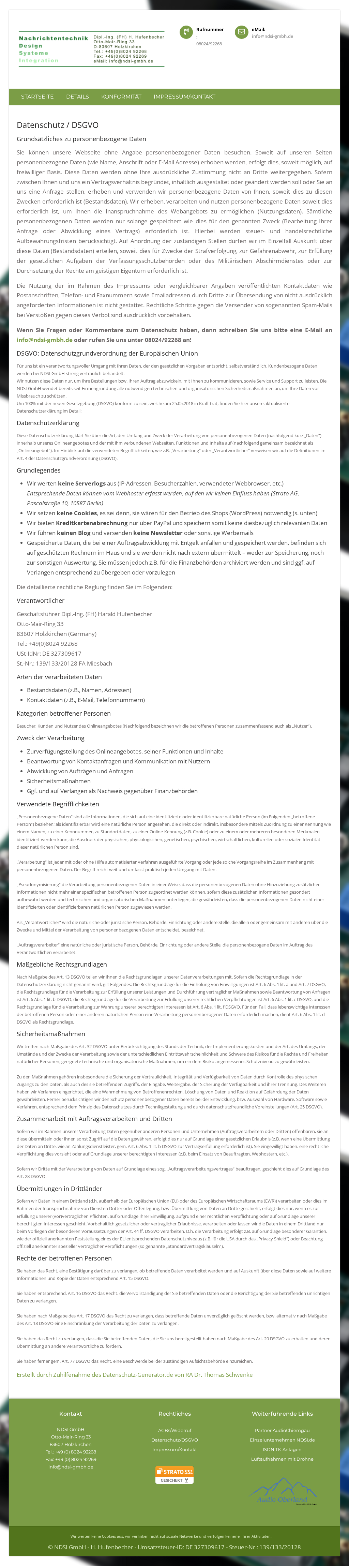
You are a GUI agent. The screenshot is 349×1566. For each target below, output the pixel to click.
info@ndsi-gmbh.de (272, 36)
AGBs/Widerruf (174, 1430)
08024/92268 (209, 44)
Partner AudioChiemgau (282, 1430)
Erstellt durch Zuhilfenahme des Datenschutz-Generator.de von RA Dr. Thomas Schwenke (135, 1374)
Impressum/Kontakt (184, 96)
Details (77, 96)
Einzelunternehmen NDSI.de (282, 1440)
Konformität (121, 96)
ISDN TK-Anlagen (282, 1449)
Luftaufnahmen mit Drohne (282, 1459)
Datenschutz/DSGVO (174, 1440)
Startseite (37, 96)
